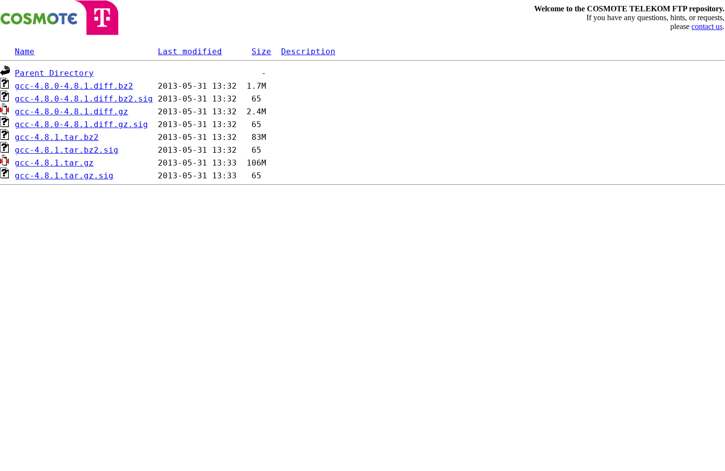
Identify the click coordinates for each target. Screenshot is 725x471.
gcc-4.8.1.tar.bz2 (57, 137)
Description (308, 51)
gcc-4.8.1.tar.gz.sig (64, 175)
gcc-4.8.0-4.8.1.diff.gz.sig (81, 124)
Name (25, 51)
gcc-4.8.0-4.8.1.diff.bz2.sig (84, 98)
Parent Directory (54, 73)
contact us (707, 26)
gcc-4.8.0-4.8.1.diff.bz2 (74, 86)
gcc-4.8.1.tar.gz (54, 163)
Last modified (190, 51)
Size (261, 51)
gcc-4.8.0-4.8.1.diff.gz (71, 111)
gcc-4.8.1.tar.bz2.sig (66, 150)
